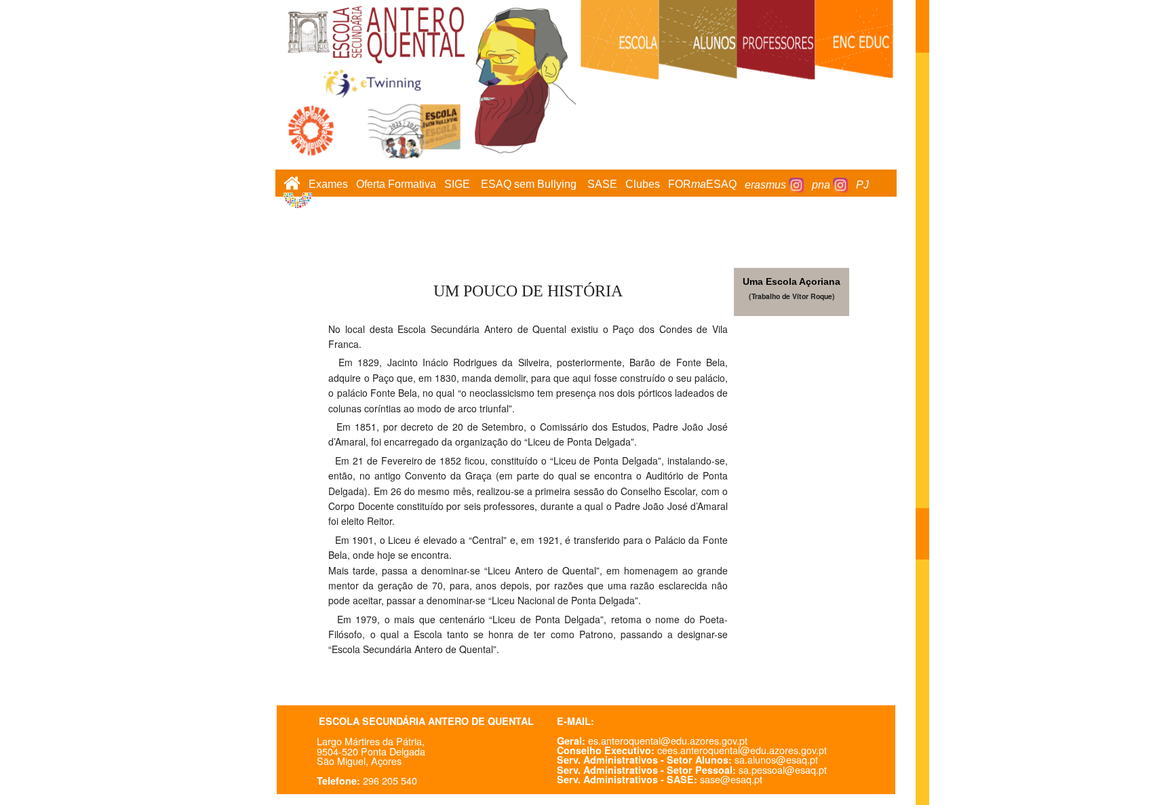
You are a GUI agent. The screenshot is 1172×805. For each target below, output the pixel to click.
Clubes (642, 185)
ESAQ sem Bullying (529, 185)
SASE (602, 185)
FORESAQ (702, 185)
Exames (328, 185)
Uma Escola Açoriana (791, 281)
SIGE (457, 185)
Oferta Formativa (396, 185)
